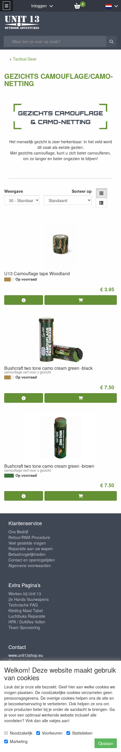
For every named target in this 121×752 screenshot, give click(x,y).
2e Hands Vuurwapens (28, 599)
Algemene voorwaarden (29, 565)
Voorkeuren (52, 733)
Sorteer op (82, 191)
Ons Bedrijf (18, 531)
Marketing (19, 741)
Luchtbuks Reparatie (26, 616)
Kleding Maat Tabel (25, 610)
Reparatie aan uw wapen (30, 548)
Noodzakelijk (21, 733)
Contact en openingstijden (31, 560)
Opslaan (105, 743)
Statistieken (82, 733)
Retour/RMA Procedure (29, 537)
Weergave (13, 191)
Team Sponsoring (24, 627)
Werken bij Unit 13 (24, 593)
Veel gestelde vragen (27, 543)
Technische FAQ (23, 605)
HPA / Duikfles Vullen (26, 622)
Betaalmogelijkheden (27, 554)
